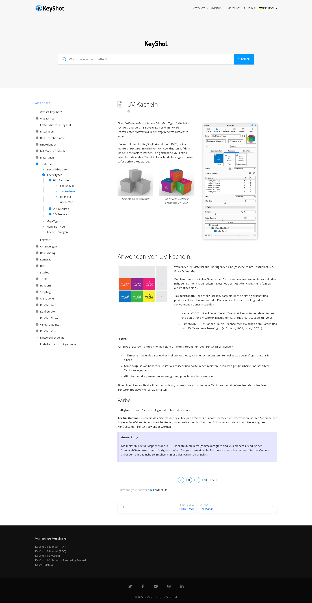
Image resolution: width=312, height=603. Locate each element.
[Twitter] (130, 586)
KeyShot (233, 8)
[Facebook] (142, 586)
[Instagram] (169, 586)
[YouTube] (155, 586)
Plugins (249, 8)
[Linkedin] (182, 586)
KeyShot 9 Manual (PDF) (50, 551)
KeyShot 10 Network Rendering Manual (60, 560)
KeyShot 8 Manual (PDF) (50, 546)
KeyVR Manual (44, 564)
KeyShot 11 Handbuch (208, 8)
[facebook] (197, 480)
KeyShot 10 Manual (47, 555)
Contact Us (160, 490)
